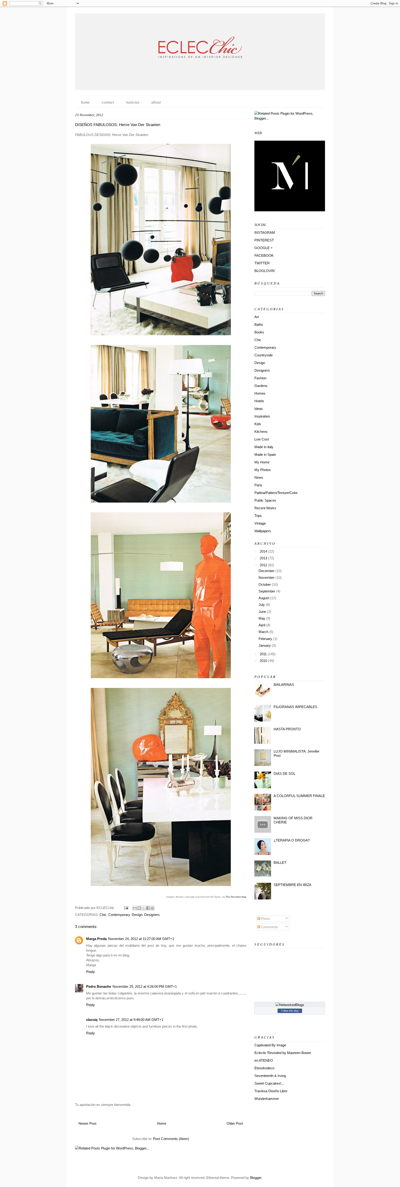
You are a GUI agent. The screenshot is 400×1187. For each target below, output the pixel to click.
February (266, 639)
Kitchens (261, 432)
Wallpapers (262, 531)
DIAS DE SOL (284, 774)
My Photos (262, 470)
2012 (264, 565)
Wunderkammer (266, 1099)
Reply (90, 972)
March (264, 632)
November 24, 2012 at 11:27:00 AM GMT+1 (141, 939)
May (262, 618)
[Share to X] (143, 908)
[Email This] (134, 908)
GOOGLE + (263, 248)
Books (259, 332)
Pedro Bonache (98, 986)
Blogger (255, 1178)
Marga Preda (96, 939)
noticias (132, 102)
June (263, 612)
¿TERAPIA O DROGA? (292, 840)
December (267, 571)
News (258, 477)
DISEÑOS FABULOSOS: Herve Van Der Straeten (117, 125)
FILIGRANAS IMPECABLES (295, 707)
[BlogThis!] (139, 908)
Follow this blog (289, 1010)
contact (108, 102)
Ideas (258, 409)
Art (256, 317)
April (262, 625)
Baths (258, 324)
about (156, 102)
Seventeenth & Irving (270, 1076)
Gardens (261, 386)
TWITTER (262, 263)
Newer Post (87, 1123)
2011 (264, 654)
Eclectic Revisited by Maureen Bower (282, 1053)
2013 (264, 558)
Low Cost (261, 439)
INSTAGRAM (264, 232)
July (262, 605)
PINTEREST (264, 240)
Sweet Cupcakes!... (269, 1083)
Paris (258, 485)
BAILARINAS (284, 685)
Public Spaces (265, 500)
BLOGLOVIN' (264, 271)
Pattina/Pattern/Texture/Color (276, 493)
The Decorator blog (236, 897)
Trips (258, 516)
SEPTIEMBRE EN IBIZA (292, 885)
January (265, 645)
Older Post (235, 1123)
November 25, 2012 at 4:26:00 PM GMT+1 (144, 986)
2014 (264, 551)
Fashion (260, 378)
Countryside (263, 355)
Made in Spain (265, 454)
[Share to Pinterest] (152, 908)
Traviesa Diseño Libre (270, 1091)
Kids (257, 424)
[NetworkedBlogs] (289, 1005)
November (267, 577)
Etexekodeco (264, 1068)
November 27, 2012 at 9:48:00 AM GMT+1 (131, 1020)
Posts (265, 919)
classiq (91, 1020)
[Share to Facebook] (148, 908)
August (264, 598)
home (85, 102)
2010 (264, 661)
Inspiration (262, 416)
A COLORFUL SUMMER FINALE (299, 796)
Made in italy (263, 447)
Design (137, 915)
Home (161, 1123)
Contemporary (119, 915)
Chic (103, 915)
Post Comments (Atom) (171, 1139)
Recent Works (265, 508)
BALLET (280, 862)
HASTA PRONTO (287, 729)
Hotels (259, 401)
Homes (260, 393)
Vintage (260, 523)
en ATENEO (263, 1060)
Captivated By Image (270, 1045)
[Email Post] (125, 908)
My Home (261, 462)
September (267, 591)
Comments (269, 927)
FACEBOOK (264, 255)
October (265, 584)
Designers (152, 915)
